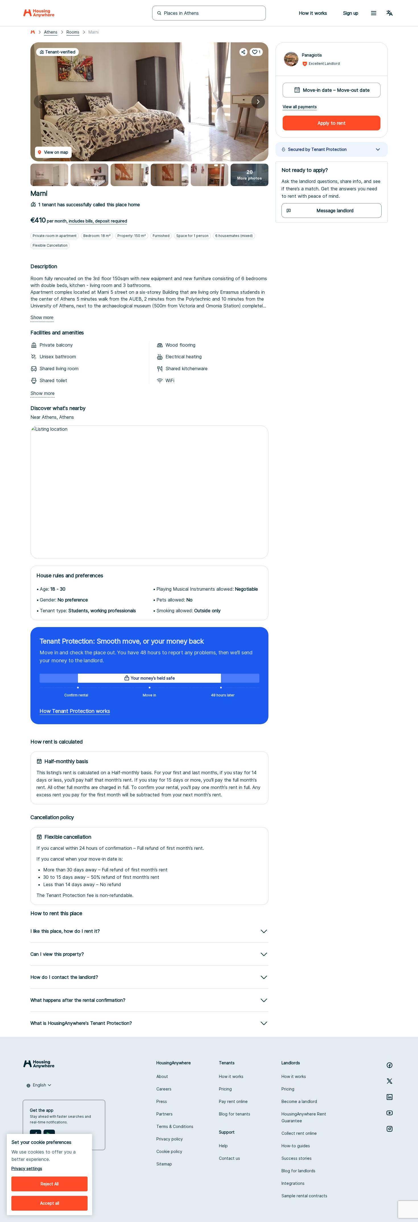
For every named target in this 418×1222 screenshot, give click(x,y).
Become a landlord (299, 1101)
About (162, 1076)
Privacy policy (169, 1138)
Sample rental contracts (304, 1195)
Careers (163, 1088)
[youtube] (389, 1113)
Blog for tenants (234, 1113)
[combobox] (39, 1085)
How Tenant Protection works (75, 711)
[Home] (39, 13)
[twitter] (389, 1081)
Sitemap (164, 1163)
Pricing (225, 1088)
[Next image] (258, 102)
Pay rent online (233, 1101)
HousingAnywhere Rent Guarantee (304, 1117)
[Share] (243, 52)
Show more (41, 317)
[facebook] (389, 1065)
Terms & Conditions (174, 1126)
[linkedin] (389, 1097)
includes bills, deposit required (98, 220)
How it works (231, 1076)
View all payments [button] (300, 107)
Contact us (229, 1158)
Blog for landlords (298, 1170)
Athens (50, 32)
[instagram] (389, 1128)
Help (223, 1145)
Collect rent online (299, 1133)
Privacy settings (26, 1168)
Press (161, 1101)
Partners (164, 1113)
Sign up (350, 13)
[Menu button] (373, 13)
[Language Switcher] (389, 13)
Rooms (73, 32)
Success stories (297, 1158)
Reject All (50, 1183)
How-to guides (296, 1145)
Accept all (49, 1203)
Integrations (293, 1183)
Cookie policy (169, 1151)
